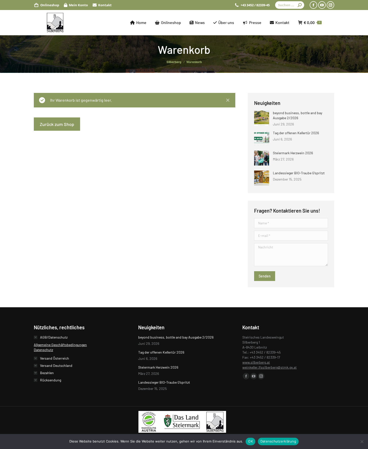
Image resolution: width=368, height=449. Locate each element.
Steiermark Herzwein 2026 (293, 153)
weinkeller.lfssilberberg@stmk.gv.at (269, 367)
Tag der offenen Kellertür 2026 (296, 133)
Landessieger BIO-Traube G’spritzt (299, 173)
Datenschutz (43, 350)
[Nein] (361, 441)
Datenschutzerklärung (278, 441)
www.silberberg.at (256, 362)
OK (250, 441)
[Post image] (261, 117)
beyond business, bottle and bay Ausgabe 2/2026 (297, 115)
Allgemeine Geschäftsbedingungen (60, 345)
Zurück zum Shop (57, 124)
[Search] (300, 5)
